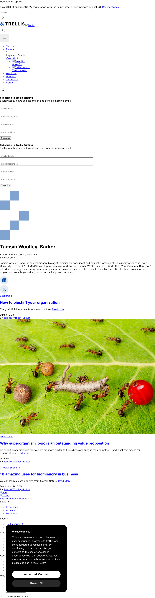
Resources (12, 507)
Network (11, 76)
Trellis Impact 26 (15, 524)
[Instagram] (6, 579)
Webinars (11, 73)
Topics (10, 46)
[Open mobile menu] (4, 38)
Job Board (12, 79)
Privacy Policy (38, 562)
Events (10, 49)
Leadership (6, 295)
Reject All (36, 583)
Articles (10, 510)
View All (11, 58)
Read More (58, 309)
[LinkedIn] (2, 579)
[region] (36, 558)
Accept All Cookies (36, 574)
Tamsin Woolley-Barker (17, 317)
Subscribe (5, 138)
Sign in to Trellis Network (14, 498)
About (9, 82)
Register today (110, 6)
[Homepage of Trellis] (4, 495)
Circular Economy (10, 467)
